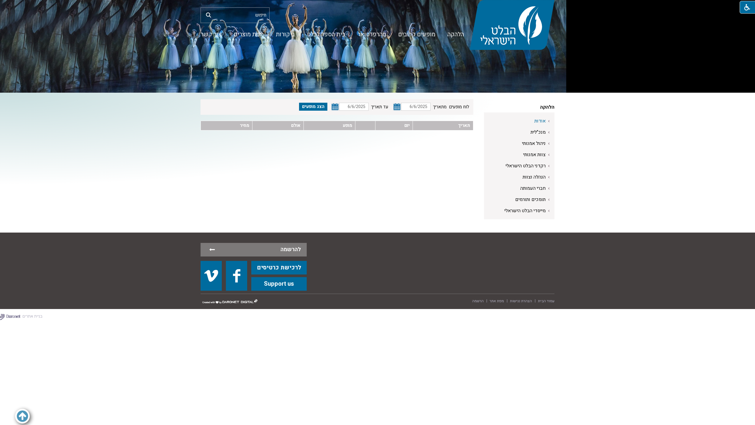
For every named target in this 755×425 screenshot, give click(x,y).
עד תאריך (379, 107)
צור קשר (211, 34)
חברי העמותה (533, 188)
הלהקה (455, 34)
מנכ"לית (538, 132)
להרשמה (290, 250)
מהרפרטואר (371, 34)
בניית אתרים (32, 316)
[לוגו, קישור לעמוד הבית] (512, 25)
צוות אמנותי (534, 154)
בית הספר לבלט (326, 34)
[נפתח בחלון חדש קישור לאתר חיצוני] (211, 275)
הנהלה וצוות (534, 177)
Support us (279, 283)
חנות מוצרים (249, 34)
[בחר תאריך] (397, 107)
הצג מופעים (313, 106)
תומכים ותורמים (530, 199)
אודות (540, 121)
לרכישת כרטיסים (279, 267)
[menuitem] (455, 34)
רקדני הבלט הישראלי (525, 165)
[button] (208, 15)
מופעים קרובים (416, 34)
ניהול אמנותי (534, 143)
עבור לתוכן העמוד (377, 6)
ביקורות (285, 34)
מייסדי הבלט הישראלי (525, 210)
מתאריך (440, 107)
